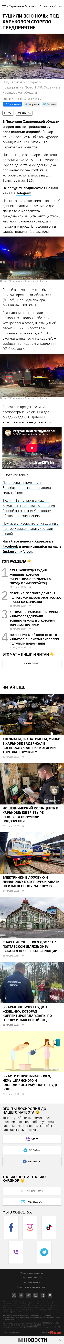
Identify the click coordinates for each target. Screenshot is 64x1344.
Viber (27, 551)
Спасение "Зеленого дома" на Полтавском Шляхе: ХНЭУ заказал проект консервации (36, 597)
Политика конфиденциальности (32, 1287)
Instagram (11, 551)
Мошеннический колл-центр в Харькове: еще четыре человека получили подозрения (35, 639)
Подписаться (35, 1201)
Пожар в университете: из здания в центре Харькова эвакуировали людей (30, 528)
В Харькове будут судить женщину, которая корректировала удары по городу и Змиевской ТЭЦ (27, 1013)
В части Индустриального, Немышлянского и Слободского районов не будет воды (31, 1082)
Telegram (23, 193)
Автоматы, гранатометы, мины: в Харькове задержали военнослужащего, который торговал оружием (31, 745)
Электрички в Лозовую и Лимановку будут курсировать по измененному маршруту (30, 881)
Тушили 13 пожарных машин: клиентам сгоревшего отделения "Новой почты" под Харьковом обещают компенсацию (28, 508)
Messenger (34, 1161)
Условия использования (32, 1273)
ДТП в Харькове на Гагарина (19, 6)
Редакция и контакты (32, 1277)
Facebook (10, 546)
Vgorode (51, 136)
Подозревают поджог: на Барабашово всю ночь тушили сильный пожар (26, 487)
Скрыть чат (32, 663)
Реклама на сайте (32, 1282)
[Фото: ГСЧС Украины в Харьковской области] (32, 258)
